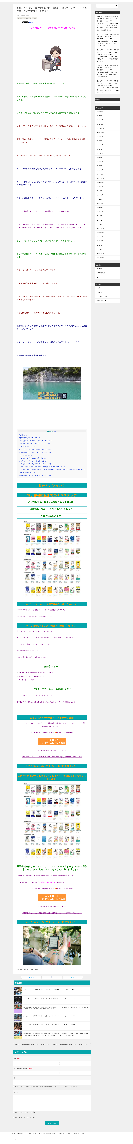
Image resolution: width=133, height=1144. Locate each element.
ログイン (99, 288)
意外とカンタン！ (24, 435)
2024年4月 (100, 207)
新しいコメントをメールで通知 (25, 1112)
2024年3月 (100, 211)
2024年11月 (100, 178)
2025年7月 (100, 145)
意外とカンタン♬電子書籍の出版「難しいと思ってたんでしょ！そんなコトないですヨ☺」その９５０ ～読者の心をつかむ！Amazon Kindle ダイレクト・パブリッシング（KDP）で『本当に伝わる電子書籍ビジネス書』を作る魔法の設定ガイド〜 (108, 23)
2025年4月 (100, 157)
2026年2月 (100, 116)
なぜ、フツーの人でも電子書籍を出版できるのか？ (34, 449)
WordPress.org (101, 300)
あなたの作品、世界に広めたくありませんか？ (36, 440)
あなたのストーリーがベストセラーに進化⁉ (32, 461)
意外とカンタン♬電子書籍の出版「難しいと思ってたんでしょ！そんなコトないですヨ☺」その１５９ (49, 998)
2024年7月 (100, 195)
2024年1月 (100, 220)
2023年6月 (100, 249)
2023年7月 (100, 245)
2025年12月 (100, 124)
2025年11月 (100, 128)
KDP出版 (20, 18)
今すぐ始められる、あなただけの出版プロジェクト (34, 452)
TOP (19, 1133)
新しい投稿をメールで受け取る (25, 1117)
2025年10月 (100, 132)
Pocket (31, 22)
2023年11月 (100, 228)
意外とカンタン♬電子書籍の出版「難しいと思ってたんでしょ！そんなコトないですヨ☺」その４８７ (49, 1024)
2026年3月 (100, 111)
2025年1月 (100, 170)
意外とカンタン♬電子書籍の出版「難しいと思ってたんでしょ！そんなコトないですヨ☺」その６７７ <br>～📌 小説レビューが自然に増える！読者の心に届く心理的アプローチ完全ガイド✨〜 (56, 1007)
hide (55, 431)
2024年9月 (100, 186)
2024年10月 (100, 182)
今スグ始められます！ (28, 446)
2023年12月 (100, 224)
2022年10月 (100, 257)
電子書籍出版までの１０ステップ (29, 438)
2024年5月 (100, 203)
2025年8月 (100, 141)
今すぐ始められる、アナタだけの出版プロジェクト (34, 464)
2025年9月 (100, 136)
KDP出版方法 (27, 18)
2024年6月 (100, 199)
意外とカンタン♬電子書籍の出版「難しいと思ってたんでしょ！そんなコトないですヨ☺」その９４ (33, 1044)
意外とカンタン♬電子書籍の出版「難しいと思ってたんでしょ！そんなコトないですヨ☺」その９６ (72, 1044)
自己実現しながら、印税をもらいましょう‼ (35, 443)
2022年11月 (100, 253)
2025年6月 (100, 149)
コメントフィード (102, 296)
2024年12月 (100, 174)
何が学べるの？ (26, 455)
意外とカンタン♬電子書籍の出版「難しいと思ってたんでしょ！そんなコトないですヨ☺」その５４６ (49, 989)
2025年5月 (100, 153)
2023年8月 (100, 241)
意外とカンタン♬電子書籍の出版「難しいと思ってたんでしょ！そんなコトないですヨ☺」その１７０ (49, 1016)
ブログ (34, 18)
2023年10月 (100, 232)
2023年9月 (100, 236)
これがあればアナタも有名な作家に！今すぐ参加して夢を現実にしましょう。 (43, 466)
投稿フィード (101, 292)
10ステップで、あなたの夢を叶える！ (33, 458)
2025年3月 (100, 161)
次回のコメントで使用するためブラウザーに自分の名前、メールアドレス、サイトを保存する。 (46, 1086)
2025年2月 (100, 166)
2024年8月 (100, 191)
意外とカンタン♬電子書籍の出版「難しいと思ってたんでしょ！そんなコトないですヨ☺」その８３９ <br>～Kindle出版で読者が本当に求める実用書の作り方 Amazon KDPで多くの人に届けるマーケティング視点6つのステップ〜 (56, 1034)
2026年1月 (100, 120)
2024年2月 (100, 216)
